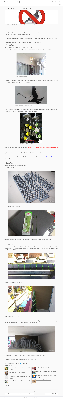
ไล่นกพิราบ (22, 24)
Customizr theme (37, 397)
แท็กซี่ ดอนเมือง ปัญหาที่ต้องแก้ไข (43, 367)
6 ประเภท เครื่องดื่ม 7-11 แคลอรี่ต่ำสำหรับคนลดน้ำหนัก (19, 380)
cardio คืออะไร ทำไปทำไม (52, 393)
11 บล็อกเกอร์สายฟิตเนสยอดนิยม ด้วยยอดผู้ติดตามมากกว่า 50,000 (19, 393)
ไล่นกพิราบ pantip (26, 24)
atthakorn (7, 2)
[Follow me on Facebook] (20, 2)
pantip (21, 363)
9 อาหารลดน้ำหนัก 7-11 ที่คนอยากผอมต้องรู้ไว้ (17, 372)
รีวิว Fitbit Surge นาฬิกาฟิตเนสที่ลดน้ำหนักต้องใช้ (46, 371)
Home (60, 4)
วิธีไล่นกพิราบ (14, 24)
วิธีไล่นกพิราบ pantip (18, 24)
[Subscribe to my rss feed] (18, 2)
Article (10, 24)
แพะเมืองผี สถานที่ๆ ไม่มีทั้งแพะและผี (43, 380)
